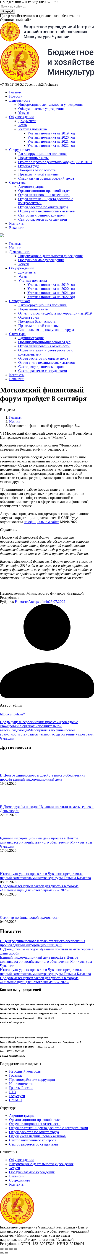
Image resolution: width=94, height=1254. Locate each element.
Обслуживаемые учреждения (32, 1172)
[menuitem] (15, 92)
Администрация (21, 1115)
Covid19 (15, 1100)
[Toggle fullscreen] (11, 1249)
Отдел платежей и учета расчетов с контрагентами (48, 1128)
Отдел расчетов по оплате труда (34, 1132)
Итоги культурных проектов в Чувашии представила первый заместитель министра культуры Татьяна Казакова (45, 876)
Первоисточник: (13, 593)
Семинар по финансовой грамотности (30, 917)
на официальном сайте (41, 522)
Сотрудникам (19, 1180)
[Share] (6, 1249)
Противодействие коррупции (32, 1079)
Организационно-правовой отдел (35, 1120)
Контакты (16, 1184)
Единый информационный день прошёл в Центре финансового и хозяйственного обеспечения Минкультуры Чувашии (46, 842)
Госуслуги (17, 1096)
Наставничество (21, 1084)
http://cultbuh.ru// (12, 714)
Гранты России (21, 1088)
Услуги (14, 1168)
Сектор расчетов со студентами (33, 1144)
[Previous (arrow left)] (2, 1253)
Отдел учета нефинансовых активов (37, 1136)
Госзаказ (15, 1075)
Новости (21, 602)
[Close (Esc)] (2, 1249)
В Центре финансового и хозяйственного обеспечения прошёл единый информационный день (42, 777)
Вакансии (16, 1176)
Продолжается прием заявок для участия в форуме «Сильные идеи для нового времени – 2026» (39, 888)
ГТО (12, 1092)
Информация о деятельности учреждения (41, 1164)
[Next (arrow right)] (6, 1253)
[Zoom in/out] (15, 1249)
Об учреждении (21, 1160)
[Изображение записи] (12, 771)
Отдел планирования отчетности (34, 1124)
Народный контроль (25, 1071)
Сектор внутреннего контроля (32, 1140)
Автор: (38, 602)
